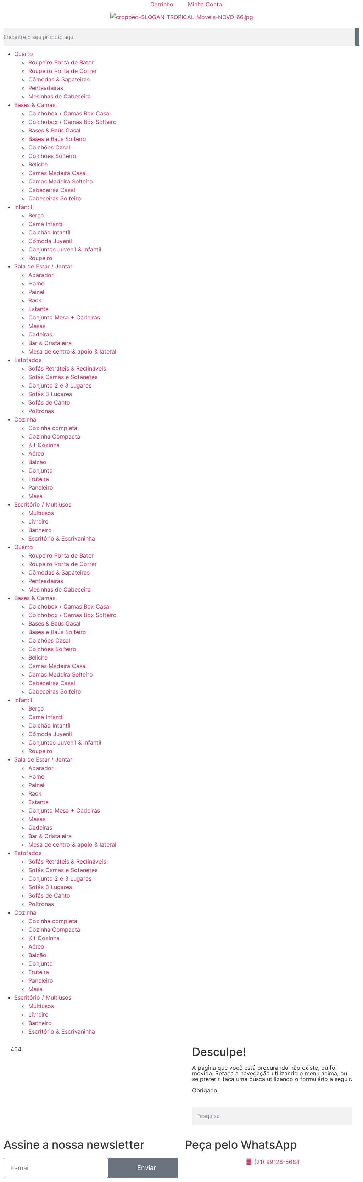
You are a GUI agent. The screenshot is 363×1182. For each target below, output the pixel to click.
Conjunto (40, 470)
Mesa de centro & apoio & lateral (72, 351)
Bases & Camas (34, 104)
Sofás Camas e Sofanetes (62, 376)
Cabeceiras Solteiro (54, 198)
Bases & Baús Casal (54, 130)
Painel (36, 291)
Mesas (36, 325)
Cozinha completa (52, 427)
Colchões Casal (49, 147)
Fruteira (38, 478)
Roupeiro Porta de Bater (61, 62)
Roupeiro (40, 257)
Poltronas (41, 410)
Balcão (37, 461)
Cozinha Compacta (54, 436)
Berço (36, 215)
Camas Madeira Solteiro (60, 181)
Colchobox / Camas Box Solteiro (72, 121)
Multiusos (41, 512)
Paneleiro (40, 487)
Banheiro (40, 529)
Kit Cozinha (44, 444)
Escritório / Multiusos (42, 504)
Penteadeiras (45, 87)
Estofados (27, 359)
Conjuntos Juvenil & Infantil (64, 249)
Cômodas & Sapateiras (59, 79)
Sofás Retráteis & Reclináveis (67, 368)
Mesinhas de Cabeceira (59, 96)
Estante (38, 308)
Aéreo (36, 453)
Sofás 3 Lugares (50, 393)
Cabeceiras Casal (51, 189)
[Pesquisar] (357, 37)
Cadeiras (40, 334)
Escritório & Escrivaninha (61, 538)
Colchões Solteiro (52, 155)
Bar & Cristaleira (50, 342)
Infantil (23, 206)
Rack (34, 300)
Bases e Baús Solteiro (57, 138)
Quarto (23, 53)
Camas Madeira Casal (57, 172)
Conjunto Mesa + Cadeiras (64, 317)
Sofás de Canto (49, 402)
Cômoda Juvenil (50, 240)
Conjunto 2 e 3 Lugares (59, 385)
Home (36, 283)
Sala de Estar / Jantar (43, 266)
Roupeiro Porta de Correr (62, 70)
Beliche (38, 164)
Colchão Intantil (49, 232)
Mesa (35, 495)
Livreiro (38, 521)
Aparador (41, 274)
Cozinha (25, 419)
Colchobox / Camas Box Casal (69, 113)
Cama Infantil (46, 223)
